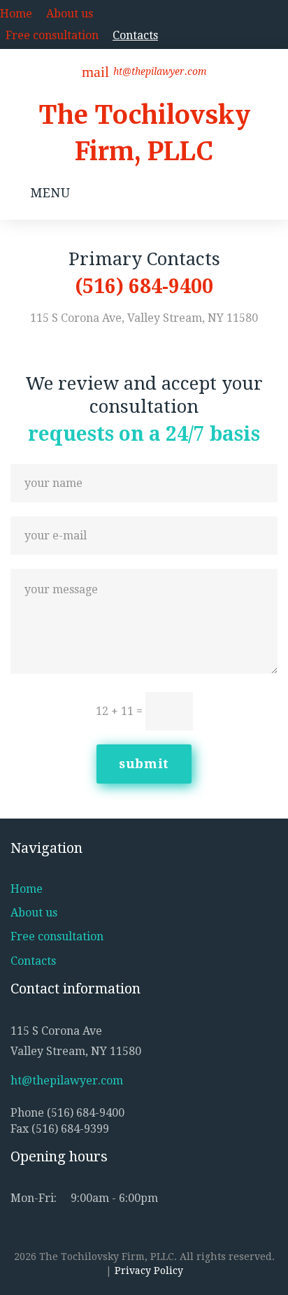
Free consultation (52, 35)
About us (69, 13)
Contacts (135, 35)
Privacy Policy (149, 1270)
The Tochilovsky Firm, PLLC (144, 133)
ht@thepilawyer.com (160, 71)
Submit (144, 763)
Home (16, 13)
